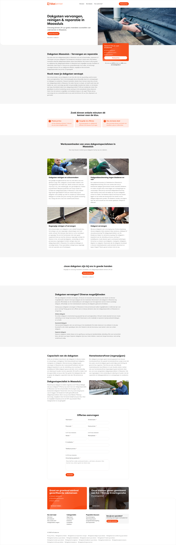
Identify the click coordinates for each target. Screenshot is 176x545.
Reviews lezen (96, 506)
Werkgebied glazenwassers (119, 540)
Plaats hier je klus (53, 33)
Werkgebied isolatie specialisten (55, 540)
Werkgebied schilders (61, 535)
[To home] (55, 4)
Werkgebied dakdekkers (72, 538)
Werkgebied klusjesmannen (85, 542)
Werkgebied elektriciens (104, 540)
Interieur (69, 524)
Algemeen (70, 517)
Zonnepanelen (90, 522)
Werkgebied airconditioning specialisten (117, 535)
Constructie (70, 519)
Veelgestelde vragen (53, 522)
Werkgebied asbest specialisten (88, 538)
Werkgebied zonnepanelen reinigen (77, 535)
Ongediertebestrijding (92, 520)
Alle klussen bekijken (56, 506)
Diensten (81, 4)
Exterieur (69, 520)
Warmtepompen (91, 519)
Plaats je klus (124, 4)
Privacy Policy (51, 535)
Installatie (69, 522)
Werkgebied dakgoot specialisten (96, 535)
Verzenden (70, 474)
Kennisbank (89, 4)
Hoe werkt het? (98, 4)
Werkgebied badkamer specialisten (88, 540)
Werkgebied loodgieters (71, 540)
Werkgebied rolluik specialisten (55, 542)
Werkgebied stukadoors (71, 542)
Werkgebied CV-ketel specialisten (106, 538)
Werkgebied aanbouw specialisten (56, 538)
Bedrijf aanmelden (112, 521)
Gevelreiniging (90, 517)
